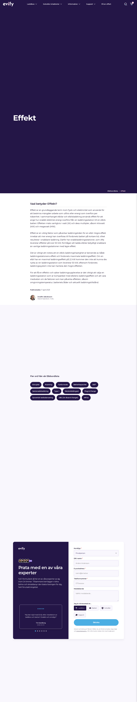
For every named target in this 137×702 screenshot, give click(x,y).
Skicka (96, 622)
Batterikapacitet (80, 385)
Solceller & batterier (51, 4)
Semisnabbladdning (40, 391)
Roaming (48, 385)
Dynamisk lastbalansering (42, 398)
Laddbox (30, 4)
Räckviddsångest (72, 391)
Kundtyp (78, 548)
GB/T (94, 385)
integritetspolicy (81, 631)
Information (73, 4)
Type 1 (56, 391)
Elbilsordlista (113, 191)
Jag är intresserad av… (83, 604)
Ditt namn (78, 558)
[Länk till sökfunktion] (125, 4)
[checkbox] (80, 608)
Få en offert (106, 4)
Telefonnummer (81, 579)
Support (89, 4)
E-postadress (79, 569)
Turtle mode (63, 385)
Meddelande (79, 589)
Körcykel (35, 385)
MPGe (86, 398)
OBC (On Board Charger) (68, 398)
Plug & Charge (90, 391)
